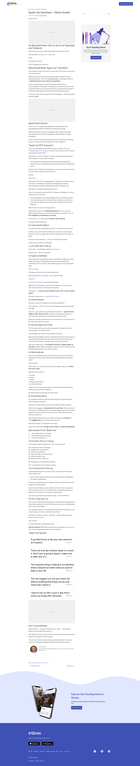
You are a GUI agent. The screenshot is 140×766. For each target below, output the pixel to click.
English (37, 760)
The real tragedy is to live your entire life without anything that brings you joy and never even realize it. (50, 581)
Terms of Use (67, 751)
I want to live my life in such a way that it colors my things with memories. (50, 594)
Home (29, 9)
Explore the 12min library (126, 3)
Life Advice (46, 662)
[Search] (109, 14)
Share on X (69, 542)
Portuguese (31, 760)
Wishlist (30, 751)
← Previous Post (34, 666)
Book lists (42, 751)
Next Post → (71, 666)
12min (54, 648)
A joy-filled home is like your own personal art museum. (51, 541)
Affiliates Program (50, 751)
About (61, 751)
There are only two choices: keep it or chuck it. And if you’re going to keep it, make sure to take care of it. (52, 553)
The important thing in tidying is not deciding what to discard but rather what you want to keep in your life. (52, 567)
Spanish (42, 760)
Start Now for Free (96, 57)
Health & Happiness (38, 662)
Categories (36, 751)
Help (57, 751)
